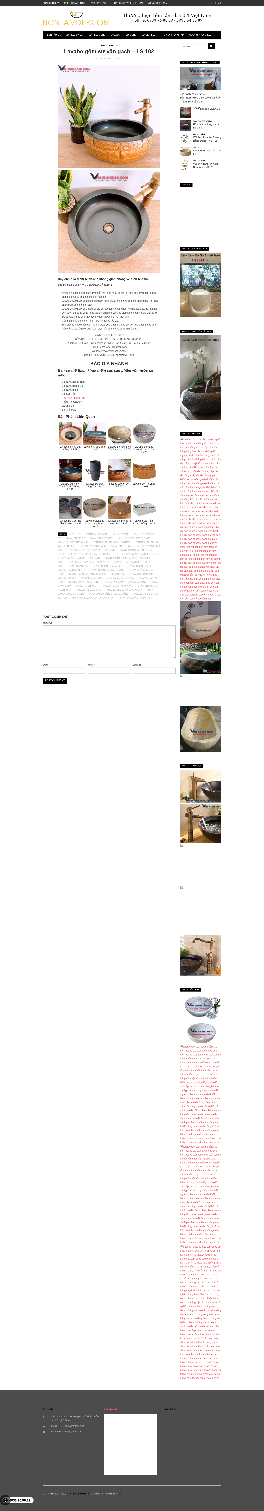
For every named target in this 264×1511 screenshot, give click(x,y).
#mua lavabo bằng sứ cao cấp (124, 590)
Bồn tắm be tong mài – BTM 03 (206, 126)
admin (119, 59)
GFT (120, 1493)
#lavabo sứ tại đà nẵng (121, 578)
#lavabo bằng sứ (78, 566)
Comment (48, 623)
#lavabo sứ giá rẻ (91, 578)
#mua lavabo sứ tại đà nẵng (136, 598)
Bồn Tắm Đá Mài (74, 35)
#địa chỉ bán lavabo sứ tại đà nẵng (89, 562)
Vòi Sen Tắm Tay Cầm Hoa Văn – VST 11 (205, 165)
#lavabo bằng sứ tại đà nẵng (108, 570)
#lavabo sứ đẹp (67, 578)
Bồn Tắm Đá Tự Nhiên (78, 1493)
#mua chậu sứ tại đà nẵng (118, 586)
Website (137, 665)
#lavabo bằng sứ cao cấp (108, 566)
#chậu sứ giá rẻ (75, 538)
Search (218, 3)
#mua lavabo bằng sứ (89, 590)
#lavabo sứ (117, 574)
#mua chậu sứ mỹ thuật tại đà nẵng (126, 582)
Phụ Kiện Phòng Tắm (172, 35)
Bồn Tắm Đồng (97, 35)
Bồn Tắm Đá (54, 35)
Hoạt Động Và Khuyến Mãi (193, 94)
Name (46, 665)
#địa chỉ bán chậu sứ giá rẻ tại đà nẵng (92, 550)
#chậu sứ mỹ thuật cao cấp (134, 538)
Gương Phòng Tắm (200, 35)
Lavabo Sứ (113, 45)
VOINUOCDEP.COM (157, 3)
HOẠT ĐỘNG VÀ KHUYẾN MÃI (128, 3)
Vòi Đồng (131, 35)
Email (91, 665)
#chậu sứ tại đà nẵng (93, 546)
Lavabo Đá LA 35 (210, 109)
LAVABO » (116, 35)
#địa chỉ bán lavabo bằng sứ (133, 554)
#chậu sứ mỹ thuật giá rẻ (73, 542)
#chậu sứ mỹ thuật (101, 538)
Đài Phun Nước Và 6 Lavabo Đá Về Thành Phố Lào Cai (200, 99)
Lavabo (103, 45)
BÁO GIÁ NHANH (99, 3)
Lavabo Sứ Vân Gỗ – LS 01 (207, 152)
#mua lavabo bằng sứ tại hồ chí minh (93, 598)
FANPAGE (186, 185)
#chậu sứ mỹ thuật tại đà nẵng (112, 542)
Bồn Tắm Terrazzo (202, 121)
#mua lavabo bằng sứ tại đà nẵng (108, 594)
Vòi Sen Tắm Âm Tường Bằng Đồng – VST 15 (207, 139)
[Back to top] (255, 1502)
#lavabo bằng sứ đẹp (140, 566)
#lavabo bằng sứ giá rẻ (71, 570)
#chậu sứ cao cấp (97, 534)
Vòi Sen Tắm (148, 35)
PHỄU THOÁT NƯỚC (74, 3)
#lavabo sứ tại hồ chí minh (83, 582)
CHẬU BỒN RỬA (51, 3)
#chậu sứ (75, 534)
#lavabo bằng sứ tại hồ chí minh (87, 574)
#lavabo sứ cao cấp (141, 574)
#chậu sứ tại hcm (121, 546)
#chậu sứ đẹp (121, 534)
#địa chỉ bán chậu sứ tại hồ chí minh (90, 554)
